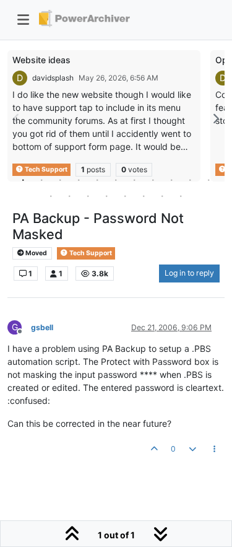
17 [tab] (144, 196)
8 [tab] (153, 179)
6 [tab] (116, 179)
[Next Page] (215, 119)
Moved (35, 253)
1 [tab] (23, 179)
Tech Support (90, 253)
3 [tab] (60, 179)
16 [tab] (125, 196)
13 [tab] (70, 196)
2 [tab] (42, 179)
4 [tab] (79, 179)
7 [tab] (135, 179)
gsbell (42, 327)
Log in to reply (189, 273)
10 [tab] (190, 179)
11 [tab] (209, 179)
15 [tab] (107, 196)
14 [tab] (88, 196)
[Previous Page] (16, 119)
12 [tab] (51, 196)
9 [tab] (172, 179)
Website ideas (41, 60)
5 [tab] (98, 179)
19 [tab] (181, 196)
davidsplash (53, 77)
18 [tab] (163, 196)
